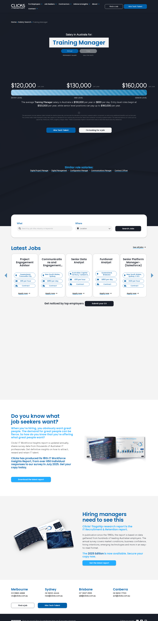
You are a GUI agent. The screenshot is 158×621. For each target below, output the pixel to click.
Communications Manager (101, 170)
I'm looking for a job (95, 130)
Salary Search (24, 22)
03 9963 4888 (18, 593)
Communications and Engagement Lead (52, 262)
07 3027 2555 (85, 593)
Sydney (50, 589)
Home (14, 22)
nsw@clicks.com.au (54, 595)
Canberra (120, 589)
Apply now (23, 293)
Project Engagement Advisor (24, 262)
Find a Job (114, 6)
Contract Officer (121, 170)
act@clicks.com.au (121, 595)
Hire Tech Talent (135, 6)
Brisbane (86, 589)
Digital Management (59, 170)
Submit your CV (99, 303)
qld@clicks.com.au (87, 595)
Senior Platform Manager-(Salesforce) (133, 262)
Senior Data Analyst (79, 261)
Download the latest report (31, 479)
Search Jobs (128, 228)
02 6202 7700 (119, 593)
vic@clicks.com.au (19, 595)
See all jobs (138, 247)
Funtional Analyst (106, 261)
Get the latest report (99, 563)
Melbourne (19, 589)
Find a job (22, 605)
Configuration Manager (79, 170)
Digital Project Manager (39, 170)
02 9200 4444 (52, 593)
